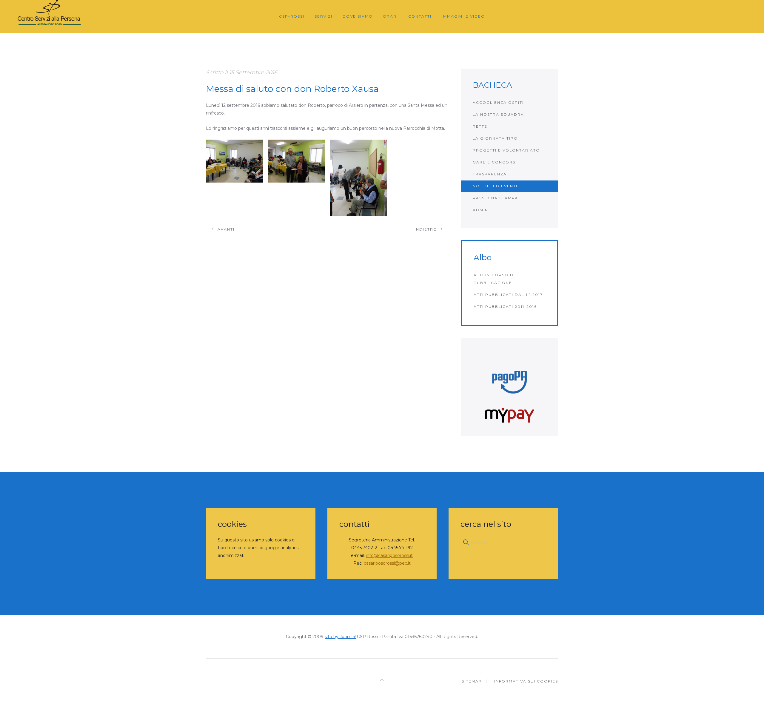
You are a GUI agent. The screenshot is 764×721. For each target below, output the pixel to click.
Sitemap (472, 681)
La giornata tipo (495, 138)
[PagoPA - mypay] (509, 387)
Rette (480, 126)
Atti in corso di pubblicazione (494, 279)
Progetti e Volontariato (506, 150)
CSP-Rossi (291, 16)
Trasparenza (490, 174)
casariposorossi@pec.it (387, 563)
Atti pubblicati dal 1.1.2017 (508, 294)
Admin (480, 210)
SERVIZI (323, 16)
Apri (234, 161)
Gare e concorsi (495, 162)
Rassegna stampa (495, 198)
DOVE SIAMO (358, 16)
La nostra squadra (498, 114)
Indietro (427, 229)
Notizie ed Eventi (495, 186)
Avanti (225, 229)
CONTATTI (420, 16)
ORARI (390, 16)
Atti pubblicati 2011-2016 (505, 306)
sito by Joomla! (340, 636)
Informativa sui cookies (526, 681)
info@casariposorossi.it (389, 555)
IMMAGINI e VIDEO (463, 16)
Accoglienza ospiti (498, 102)
